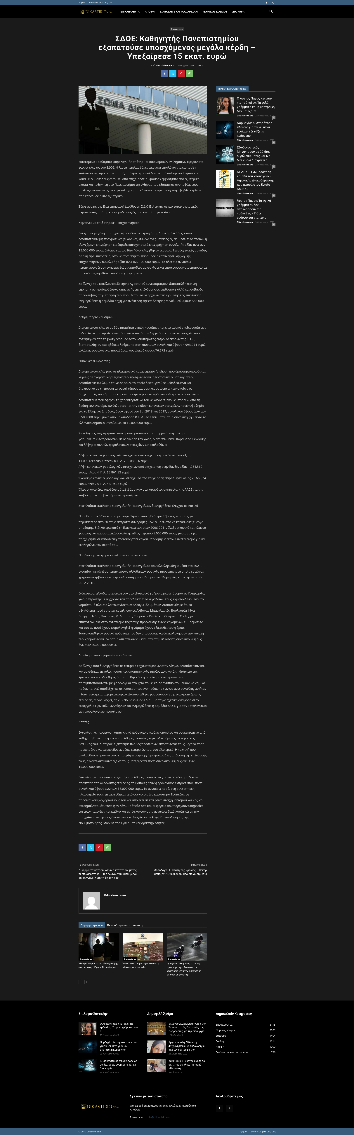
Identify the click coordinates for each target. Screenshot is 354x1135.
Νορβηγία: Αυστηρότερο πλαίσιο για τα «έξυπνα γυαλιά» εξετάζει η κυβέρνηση (119, 1046)
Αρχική (82, 2)
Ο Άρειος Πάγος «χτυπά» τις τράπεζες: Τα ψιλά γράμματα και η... (119, 1027)
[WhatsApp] (189, 73)
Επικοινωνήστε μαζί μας (100, 2)
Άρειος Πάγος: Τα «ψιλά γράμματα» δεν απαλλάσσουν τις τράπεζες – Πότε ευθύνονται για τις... (254, 209)
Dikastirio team (164, 65)
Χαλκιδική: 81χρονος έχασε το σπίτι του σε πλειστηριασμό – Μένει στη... (187, 1064)
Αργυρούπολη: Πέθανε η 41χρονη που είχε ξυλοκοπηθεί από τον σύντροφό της (187, 1046)
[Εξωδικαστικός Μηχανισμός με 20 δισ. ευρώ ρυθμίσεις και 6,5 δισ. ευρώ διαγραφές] (225, 154)
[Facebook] (266, 2)
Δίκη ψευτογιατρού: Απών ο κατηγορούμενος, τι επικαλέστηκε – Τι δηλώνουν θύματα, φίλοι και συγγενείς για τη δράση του (108, 873)
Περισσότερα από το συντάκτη (125, 925)
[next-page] (86, 982)
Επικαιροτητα (130, 11)
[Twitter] (272, 2)
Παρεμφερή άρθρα (92, 925)
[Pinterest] (181, 73)
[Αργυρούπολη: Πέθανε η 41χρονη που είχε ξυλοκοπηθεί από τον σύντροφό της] (156, 1046)
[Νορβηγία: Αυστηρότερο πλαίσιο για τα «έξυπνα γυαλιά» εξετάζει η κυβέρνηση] (225, 130)
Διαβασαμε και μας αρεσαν (179, 11)
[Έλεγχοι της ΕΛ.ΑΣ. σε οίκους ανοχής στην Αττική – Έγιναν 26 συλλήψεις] (99, 947)
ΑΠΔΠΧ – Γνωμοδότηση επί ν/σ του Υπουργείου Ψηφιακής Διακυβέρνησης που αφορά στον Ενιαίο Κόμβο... (256, 180)
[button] (271, 12)
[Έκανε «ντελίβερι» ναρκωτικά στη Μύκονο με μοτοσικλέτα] (143, 947)
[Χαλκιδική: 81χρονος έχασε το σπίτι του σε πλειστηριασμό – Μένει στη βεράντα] (156, 1065)
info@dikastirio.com (159, 1117)
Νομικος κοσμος (215, 11)
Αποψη (150, 11)
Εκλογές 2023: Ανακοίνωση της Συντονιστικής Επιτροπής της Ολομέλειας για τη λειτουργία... (188, 1027)
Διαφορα (238, 11)
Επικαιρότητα (177, 29)
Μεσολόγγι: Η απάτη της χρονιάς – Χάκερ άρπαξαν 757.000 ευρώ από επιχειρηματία (180, 872)
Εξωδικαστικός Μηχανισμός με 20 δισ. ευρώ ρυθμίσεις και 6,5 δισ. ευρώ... (118, 1064)
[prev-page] (81, 982)
